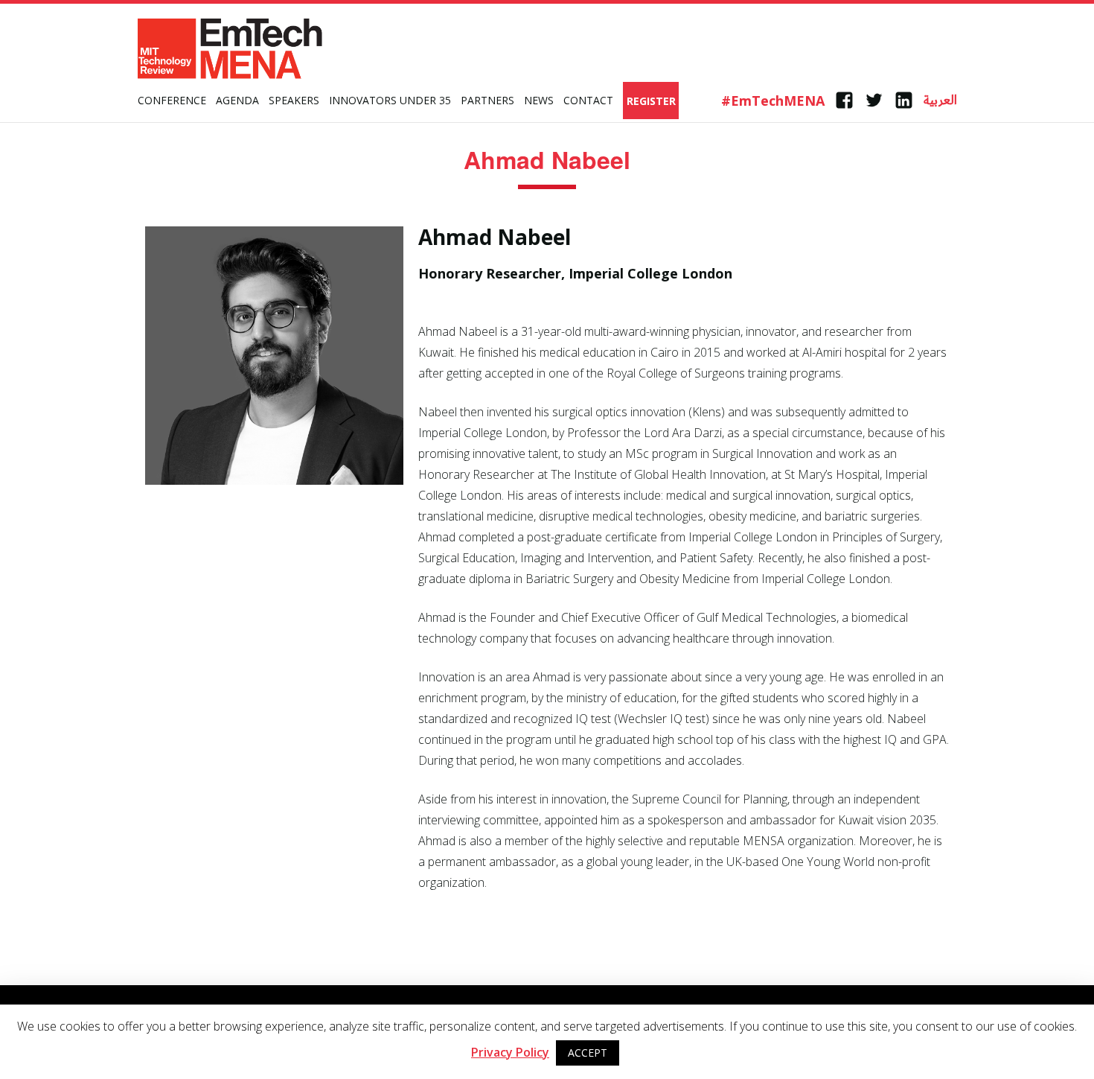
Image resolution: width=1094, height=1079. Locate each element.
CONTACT (588, 100)
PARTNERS (487, 100)
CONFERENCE (172, 100)
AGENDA (237, 100)
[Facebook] (844, 100)
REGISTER (651, 101)
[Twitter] (874, 100)
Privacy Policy (510, 1052)
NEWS (539, 100)
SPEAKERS (294, 100)
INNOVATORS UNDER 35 (390, 100)
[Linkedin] (904, 100)
